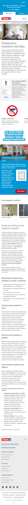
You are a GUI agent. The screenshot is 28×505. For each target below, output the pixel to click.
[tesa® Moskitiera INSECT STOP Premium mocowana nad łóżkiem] (6, 83)
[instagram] (6, 487)
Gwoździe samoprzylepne (7, 454)
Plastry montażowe (5, 456)
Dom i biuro (9, 13)
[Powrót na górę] (25, 439)
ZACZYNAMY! (21, 191)
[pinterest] (10, 487)
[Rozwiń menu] (25, 19)
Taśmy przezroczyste (6, 466)
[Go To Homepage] (1, 13)
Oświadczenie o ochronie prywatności (18, 492)
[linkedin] (17, 487)
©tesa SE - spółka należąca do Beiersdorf (14, 500)
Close (23, 2)
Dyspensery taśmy (5, 470)
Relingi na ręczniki (5, 482)
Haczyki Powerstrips (6, 459)
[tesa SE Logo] (6, 18)
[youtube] (14, 487)
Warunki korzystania (8, 497)
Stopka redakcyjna (6, 492)
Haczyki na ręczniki (5, 477)
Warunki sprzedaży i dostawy (18, 497)
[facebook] (3, 487)
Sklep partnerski (6, 97)
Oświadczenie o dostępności (8, 494)
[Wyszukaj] (23, 19)
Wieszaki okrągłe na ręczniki (7, 479)
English (17, 9)
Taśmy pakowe (4, 468)
